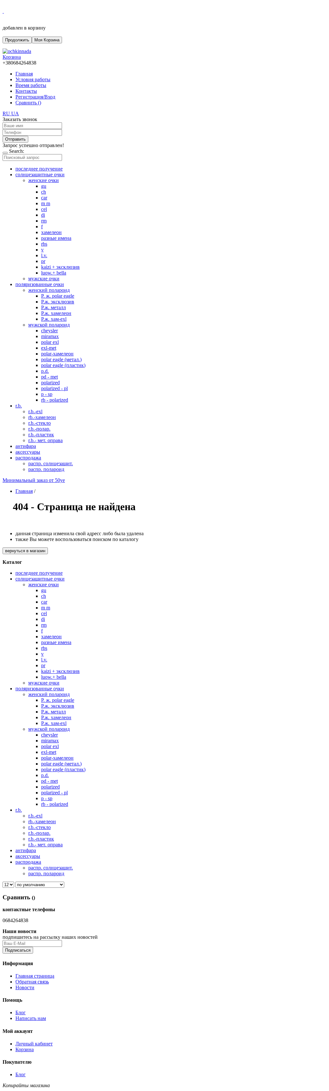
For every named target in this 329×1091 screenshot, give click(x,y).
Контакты (26, 91)
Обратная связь (32, 981)
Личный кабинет (34, 1043)
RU (7, 113)
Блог (20, 1012)
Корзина (24, 1049)
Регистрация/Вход (35, 97)
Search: (16, 151)
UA (15, 113)
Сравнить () (28, 102)
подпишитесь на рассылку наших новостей (50, 937)
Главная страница (34, 976)
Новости (24, 987)
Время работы (30, 85)
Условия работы (32, 79)
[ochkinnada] (17, 51)
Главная (24, 73)
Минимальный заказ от (34, 480)
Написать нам (30, 1018)
